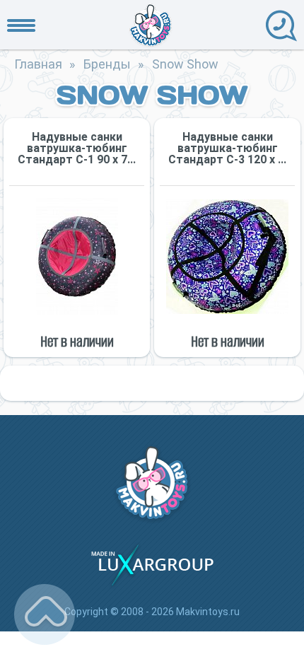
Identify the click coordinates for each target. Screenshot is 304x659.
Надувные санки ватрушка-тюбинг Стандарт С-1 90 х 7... (77, 148)
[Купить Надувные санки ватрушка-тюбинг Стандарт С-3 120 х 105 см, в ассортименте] (227, 256)
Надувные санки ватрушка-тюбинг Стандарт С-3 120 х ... (227, 148)
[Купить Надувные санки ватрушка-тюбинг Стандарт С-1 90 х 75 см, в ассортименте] (76, 256)
